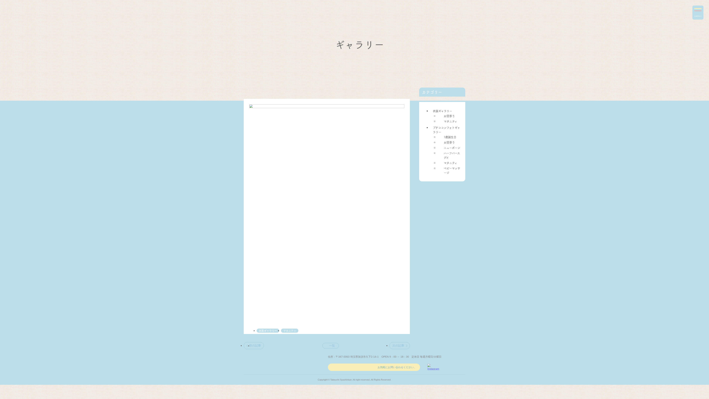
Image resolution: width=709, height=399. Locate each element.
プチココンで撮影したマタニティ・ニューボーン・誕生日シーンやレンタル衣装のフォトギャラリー (28, 14)
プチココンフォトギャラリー (446, 129)
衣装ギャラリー (442, 111)
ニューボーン (452, 148)
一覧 (332, 345)
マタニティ (450, 121)
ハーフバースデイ (452, 155)
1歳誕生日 (450, 137)
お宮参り (449, 116)
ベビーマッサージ (452, 170)
